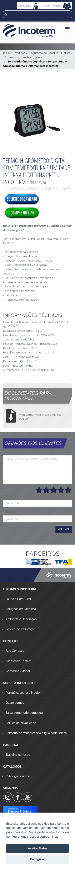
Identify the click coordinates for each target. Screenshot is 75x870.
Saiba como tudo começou (24, 712)
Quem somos (15, 702)
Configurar (37, 859)
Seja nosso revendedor (52, 6)
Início (6, 53)
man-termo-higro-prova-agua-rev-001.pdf (40, 416)
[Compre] (22, 213)
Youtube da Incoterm (27, 797)
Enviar (65, 529)
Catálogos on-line (18, 776)
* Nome (7, 496)
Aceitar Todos (37, 848)
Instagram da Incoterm (7, 797)
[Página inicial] (29, 30)
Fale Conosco (15, 650)
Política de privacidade (21, 723)
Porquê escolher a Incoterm (24, 692)
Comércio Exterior (18, 671)
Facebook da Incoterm (17, 797)
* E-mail (8, 511)
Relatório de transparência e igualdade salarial (37, 733)
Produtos (19, 53)
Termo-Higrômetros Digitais (25, 57)
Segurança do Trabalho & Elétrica (50, 53)
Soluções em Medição (21, 609)
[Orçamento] (22, 199)
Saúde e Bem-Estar (18, 599)
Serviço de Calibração (20, 629)
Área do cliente (24, 6)
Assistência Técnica (18, 661)
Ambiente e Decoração (21, 619)
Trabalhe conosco (18, 754)
